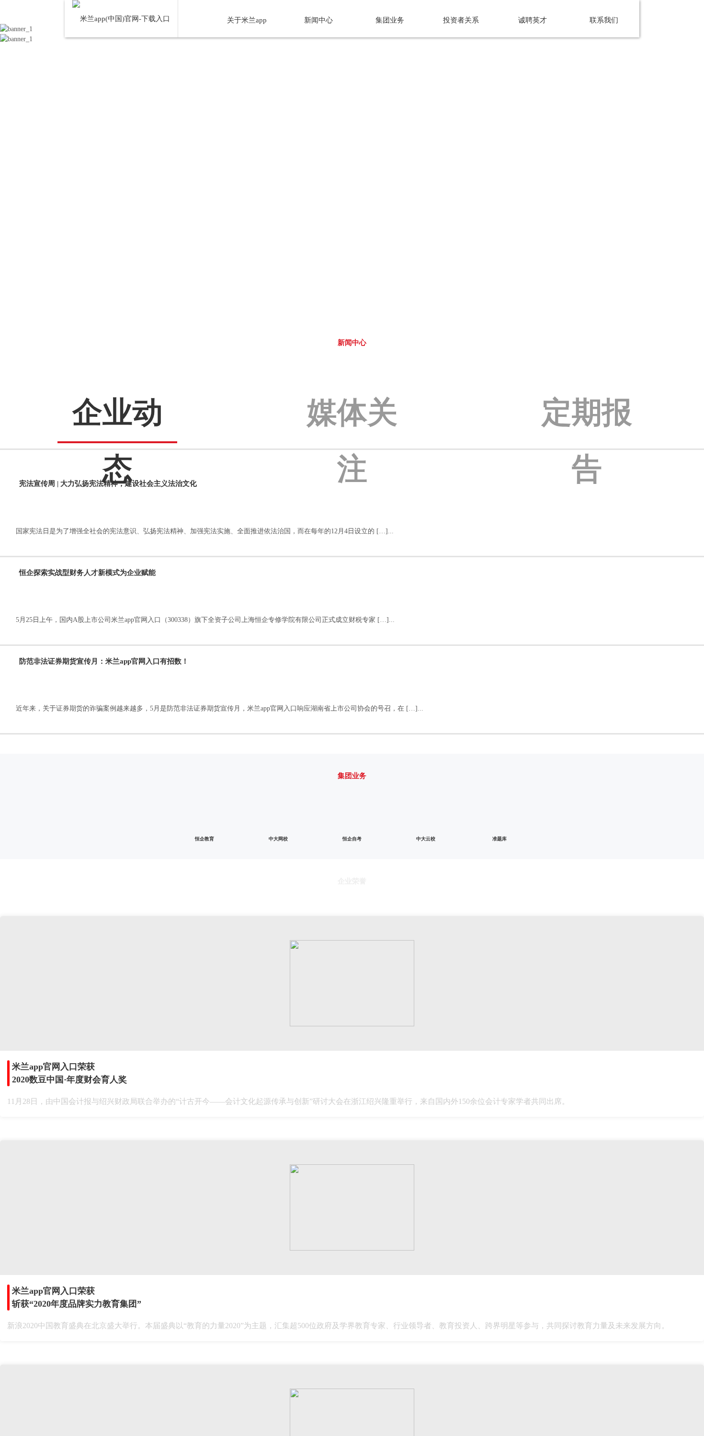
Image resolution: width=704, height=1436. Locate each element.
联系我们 (604, 20)
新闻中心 (318, 20)
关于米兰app (247, 20)
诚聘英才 (532, 20)
